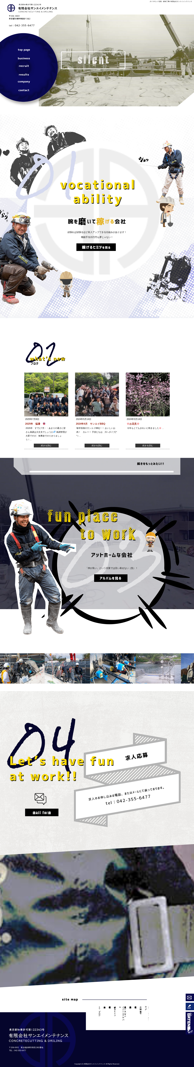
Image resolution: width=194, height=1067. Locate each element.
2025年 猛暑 (34, 423)
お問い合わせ (24, 89)
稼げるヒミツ (115, 1010)
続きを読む (46, 445)
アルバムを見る (110, 579)
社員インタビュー (125, 1010)
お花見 (133, 423)
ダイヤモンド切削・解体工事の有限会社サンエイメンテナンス (171, 1)
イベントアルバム (121, 1012)
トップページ (24, 50)
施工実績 (24, 73)
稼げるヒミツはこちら (96, 248)
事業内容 (24, 58)
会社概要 (24, 81)
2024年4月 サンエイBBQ (90, 423)
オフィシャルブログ (147, 1012)
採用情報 (24, 66)
